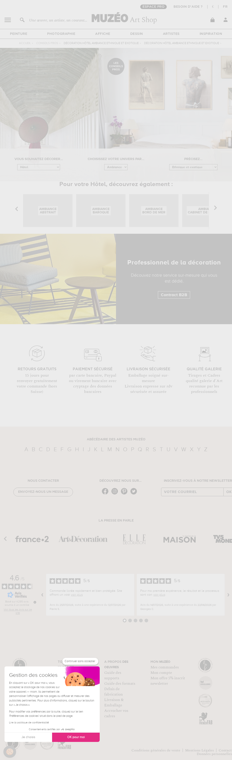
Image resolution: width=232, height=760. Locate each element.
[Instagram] (116, 494)
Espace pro (153, 6)
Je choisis (28, 737)
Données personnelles (214, 754)
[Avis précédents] (42, 595)
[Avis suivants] (228, 595)
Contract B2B (174, 295)
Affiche (102, 34)
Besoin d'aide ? (188, 6)
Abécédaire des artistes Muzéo (116, 439)
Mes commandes (164, 667)
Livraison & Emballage (114, 702)
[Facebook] (106, 494)
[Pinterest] (125, 494)
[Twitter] (135, 494)
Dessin (136, 34)
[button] (9, 752)
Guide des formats (119, 684)
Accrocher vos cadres (116, 713)
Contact (225, 750)
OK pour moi (76, 737)
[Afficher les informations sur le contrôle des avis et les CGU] (35, 602)
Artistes (171, 34)
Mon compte (161, 673)
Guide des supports (112, 675)
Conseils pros (47, 43)
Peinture (18, 34)
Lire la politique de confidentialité (29, 722)
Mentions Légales (199, 750)
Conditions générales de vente (155, 750)
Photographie (61, 34)
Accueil (25, 43)
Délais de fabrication (113, 691)
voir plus (77, 594)
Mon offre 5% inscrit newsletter (167, 681)
